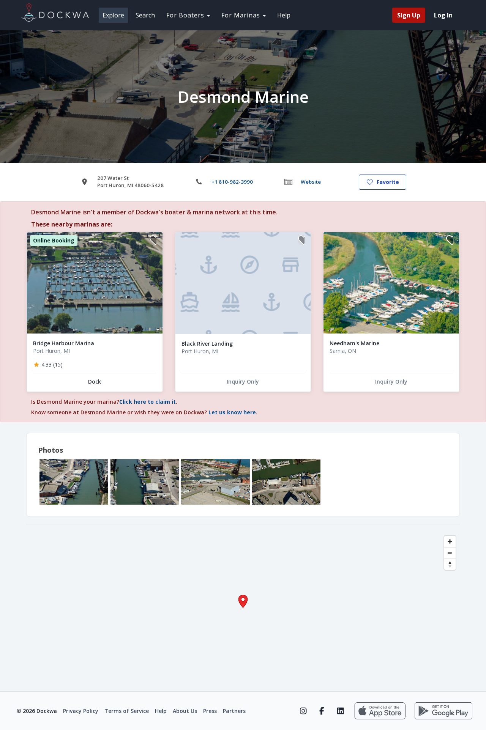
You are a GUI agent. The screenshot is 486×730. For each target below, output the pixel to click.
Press (210, 710)
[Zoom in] (450, 541)
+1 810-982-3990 (232, 181)
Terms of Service (126, 710)
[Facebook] (322, 711)
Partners (234, 710)
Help (283, 15)
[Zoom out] (450, 553)
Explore (113, 15)
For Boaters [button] (186, 15)
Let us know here (232, 412)
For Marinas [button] (241, 15)
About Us (185, 710)
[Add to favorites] (153, 241)
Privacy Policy (80, 710)
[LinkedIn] (340, 711)
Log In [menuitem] (443, 15)
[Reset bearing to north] (450, 564)
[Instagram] (303, 711)
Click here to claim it (147, 401)
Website (311, 181)
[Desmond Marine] (73, 482)
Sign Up (408, 15)
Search (145, 15)
